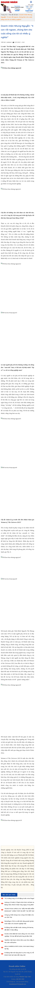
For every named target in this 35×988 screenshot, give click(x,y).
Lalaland (8, 42)
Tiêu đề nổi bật (13, 15)
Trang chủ (4, 15)
